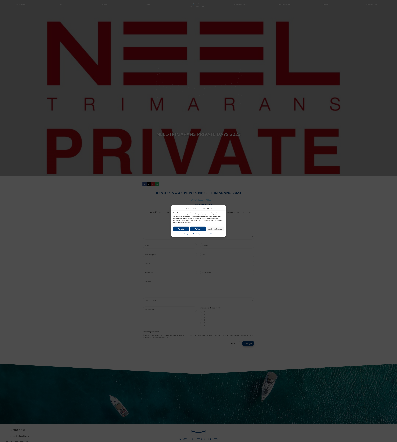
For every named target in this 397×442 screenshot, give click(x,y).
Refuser (198, 229)
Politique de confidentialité (204, 234)
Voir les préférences (215, 229)
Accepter (181, 229)
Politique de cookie (189, 234)
